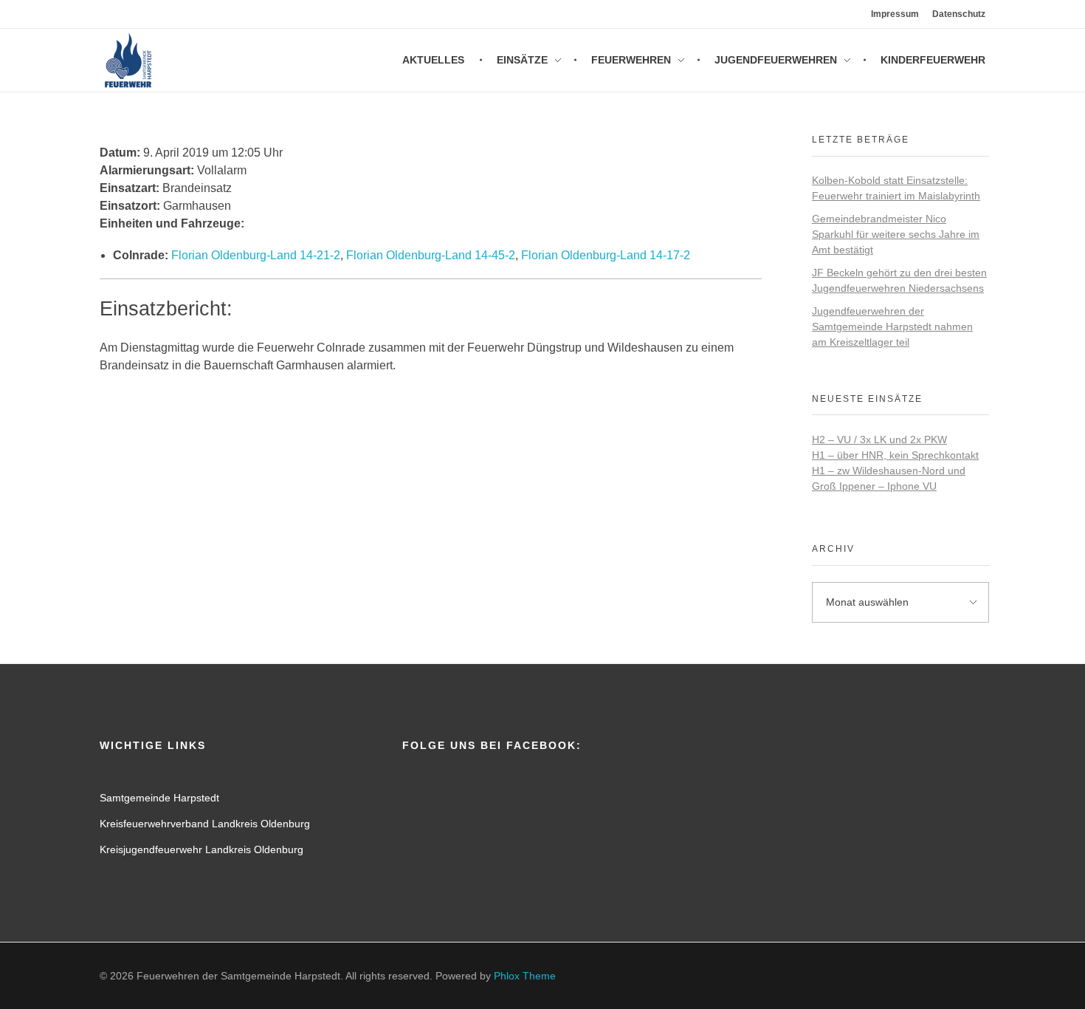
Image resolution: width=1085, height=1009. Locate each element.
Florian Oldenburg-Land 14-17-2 (605, 255)
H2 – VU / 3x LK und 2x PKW (879, 439)
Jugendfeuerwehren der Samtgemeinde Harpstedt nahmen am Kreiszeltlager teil (892, 326)
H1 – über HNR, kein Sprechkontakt (895, 455)
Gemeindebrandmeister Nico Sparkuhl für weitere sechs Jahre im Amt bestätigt (895, 234)
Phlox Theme (525, 976)
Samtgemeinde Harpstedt (159, 798)
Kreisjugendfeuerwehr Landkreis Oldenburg (201, 849)
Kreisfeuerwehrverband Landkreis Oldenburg (205, 824)
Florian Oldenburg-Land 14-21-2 (255, 255)
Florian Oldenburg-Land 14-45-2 (430, 255)
